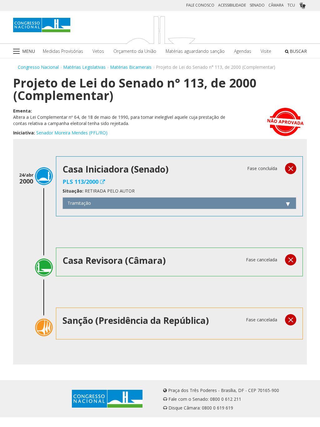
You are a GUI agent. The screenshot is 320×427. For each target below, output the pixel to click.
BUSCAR (297, 51)
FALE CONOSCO (200, 5)
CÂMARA (276, 5)
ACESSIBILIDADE (232, 5)
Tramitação (79, 203)
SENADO (257, 5)
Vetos (98, 51)
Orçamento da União (134, 51)
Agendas (242, 51)
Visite (266, 51)
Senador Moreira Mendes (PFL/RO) (72, 133)
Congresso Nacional (38, 67)
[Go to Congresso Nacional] (41, 25)
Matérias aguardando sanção (195, 51)
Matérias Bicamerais (131, 67)
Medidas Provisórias (63, 51)
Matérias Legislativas (84, 67)
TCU (291, 5)
